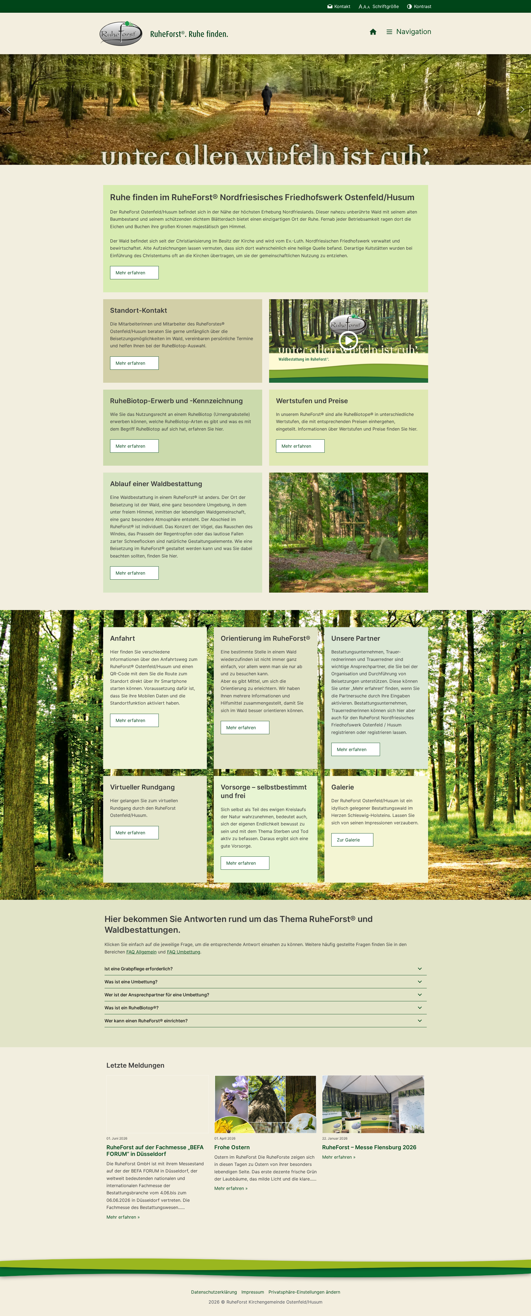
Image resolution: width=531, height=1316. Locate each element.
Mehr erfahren (130, 272)
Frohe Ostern (232, 1147)
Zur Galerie (348, 840)
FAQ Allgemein (141, 952)
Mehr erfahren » (123, 1217)
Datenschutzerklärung (214, 1292)
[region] (265, 109)
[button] (8, 109)
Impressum (252, 1292)
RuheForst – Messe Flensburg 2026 (369, 1147)
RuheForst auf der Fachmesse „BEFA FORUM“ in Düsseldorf (155, 1150)
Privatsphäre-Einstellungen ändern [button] (304, 1292)
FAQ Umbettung (183, 952)
